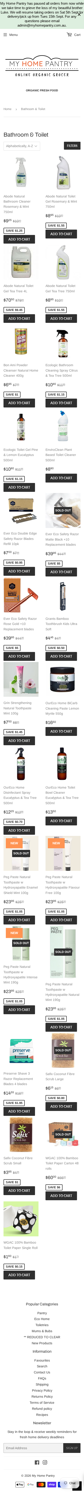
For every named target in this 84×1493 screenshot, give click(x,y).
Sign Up (71, 1448)
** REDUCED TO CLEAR (42, 1337)
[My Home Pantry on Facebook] (37, 1463)
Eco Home (42, 1319)
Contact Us (42, 1372)
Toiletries (42, 1325)
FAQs (42, 1378)
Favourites (42, 1360)
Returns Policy (42, 1396)
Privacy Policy (42, 1390)
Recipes (42, 1415)
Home (7, 109)
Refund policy (42, 1408)
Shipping (42, 1384)
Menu (13, 35)
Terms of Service (42, 1402)
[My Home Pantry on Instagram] (45, 1463)
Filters (72, 146)
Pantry (42, 1313)
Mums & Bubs (42, 1331)
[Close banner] (79, 14)
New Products (42, 1343)
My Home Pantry (43, 1475)
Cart (76, 35)
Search (42, 1366)
